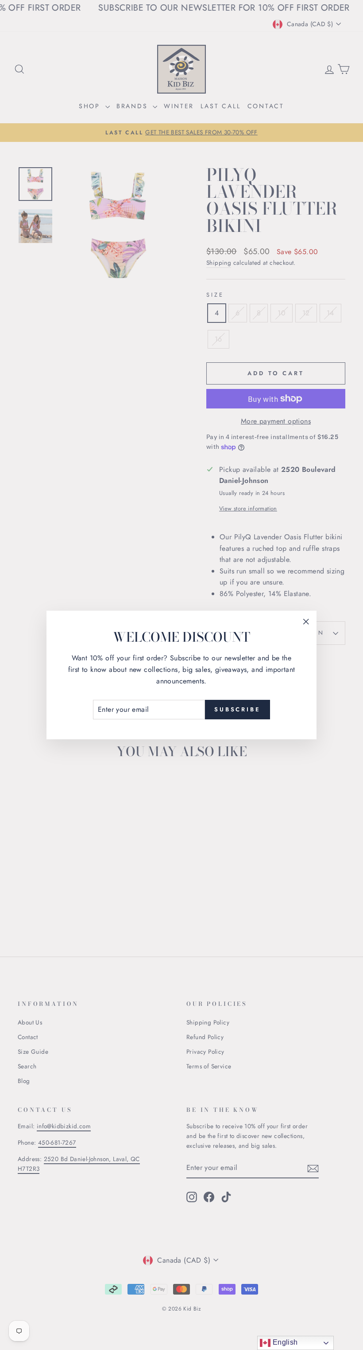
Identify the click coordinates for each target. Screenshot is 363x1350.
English (283, 1342)
